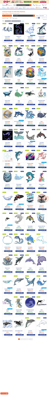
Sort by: (37, 15)
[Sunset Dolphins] (30, 72)
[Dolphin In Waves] (19, 240)
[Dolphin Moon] (19, 29)
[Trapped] (7, 303)
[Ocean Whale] (19, 135)
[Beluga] (7, 198)
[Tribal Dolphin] (30, 135)
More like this (10, 43)
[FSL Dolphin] (41, 261)
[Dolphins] (19, 51)
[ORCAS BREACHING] (19, 323)
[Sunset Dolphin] (41, 51)
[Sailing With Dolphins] (41, 93)
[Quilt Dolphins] (7, 156)
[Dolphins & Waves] (7, 240)
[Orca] (30, 51)
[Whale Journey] (7, 261)
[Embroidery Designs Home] (7, 5)
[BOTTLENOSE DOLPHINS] (19, 114)
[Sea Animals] (7, 51)
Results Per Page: (5, 18)
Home (3, 13)
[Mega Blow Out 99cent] (24, 1)
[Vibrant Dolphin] (41, 177)
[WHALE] (30, 93)
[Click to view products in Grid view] (39, 18)
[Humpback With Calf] (41, 219)
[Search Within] (34, 16)
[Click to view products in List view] (37, 18)
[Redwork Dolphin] (41, 156)
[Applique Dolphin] (41, 240)
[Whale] (19, 93)
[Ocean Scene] (7, 177)
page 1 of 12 (43, 17)
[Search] (30, 5)
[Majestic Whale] (7, 93)
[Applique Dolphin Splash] (41, 72)
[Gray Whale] (19, 282)
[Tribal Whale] (41, 135)
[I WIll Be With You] (30, 198)
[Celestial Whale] (7, 114)
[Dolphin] (19, 72)
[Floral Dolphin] (30, 219)
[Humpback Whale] (41, 29)
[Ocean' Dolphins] (7, 29)
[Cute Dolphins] (30, 240)
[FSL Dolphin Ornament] (30, 303)
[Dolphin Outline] (30, 29)
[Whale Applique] (19, 177)
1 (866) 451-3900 (38, 5)
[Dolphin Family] (30, 114)
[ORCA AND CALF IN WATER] (7, 323)
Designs (6, 13)
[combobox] (23, 5)
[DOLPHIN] (30, 323)
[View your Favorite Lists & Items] (44, 7)
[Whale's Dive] (41, 198)
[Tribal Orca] (19, 198)
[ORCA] (41, 303)
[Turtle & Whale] (7, 135)
